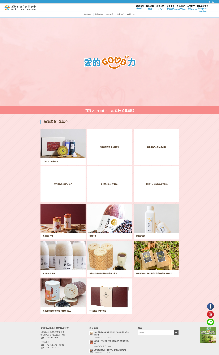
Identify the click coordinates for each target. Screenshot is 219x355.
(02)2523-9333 (52, 348)
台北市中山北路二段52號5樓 (52, 345)
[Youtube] (213, 1)
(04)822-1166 (52, 338)
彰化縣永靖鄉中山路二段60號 (52, 335)
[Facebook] (209, 1)
